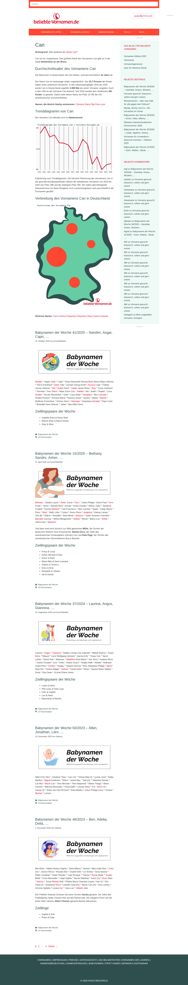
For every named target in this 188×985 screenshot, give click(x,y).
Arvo (111, 502)
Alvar (104, 878)
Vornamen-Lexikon (79, 32)
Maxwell (39, 519)
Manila (103, 398)
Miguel (47, 780)
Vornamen (44, 960)
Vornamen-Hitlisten (51, 32)
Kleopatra (87, 394)
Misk (44, 512)
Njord (109, 666)
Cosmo (96, 316)
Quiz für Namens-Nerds (135, 68)
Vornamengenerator (133, 64)
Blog (141, 32)
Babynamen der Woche (48, 434)
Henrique (75, 401)
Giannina (56, 653)
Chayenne (71, 316)
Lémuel (64, 669)
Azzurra (91, 385)
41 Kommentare (45, 930)
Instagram (141, 963)
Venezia (79, 515)
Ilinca (58, 885)
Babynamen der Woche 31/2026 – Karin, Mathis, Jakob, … (139, 234)
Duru (77, 502)
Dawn (56, 385)
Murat (47, 783)
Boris (37, 656)
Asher (63, 502)
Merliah (38, 793)
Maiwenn (52, 522)
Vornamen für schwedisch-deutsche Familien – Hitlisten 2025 (138, 139)
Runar (94, 875)
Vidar (53, 381)
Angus (47, 653)
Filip (93, 104)
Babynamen (96, 963)
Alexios (40, 881)
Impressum (60, 960)
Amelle (38, 394)
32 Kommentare (45, 587)
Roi (53, 388)
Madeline (70, 659)
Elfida (104, 519)
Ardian (60, 388)
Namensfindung (106, 32)
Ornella (51, 666)
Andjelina (87, 512)
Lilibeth (79, 888)
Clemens (80, 104)
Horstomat (129, 60)
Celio (111, 868)
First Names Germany (119, 963)
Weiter (53, 946)
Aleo (94, 388)
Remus (55, 881)
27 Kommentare (45, 712)
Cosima (62, 316)
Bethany (39, 502)
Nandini (38, 381)
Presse (73, 960)
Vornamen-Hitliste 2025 (135, 56)
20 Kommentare (45, 437)
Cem (55, 316)
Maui (87, 787)
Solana (76, 519)
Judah (74, 388)
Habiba (80, 391)
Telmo (54, 391)
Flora (97, 104)
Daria (87, 104)
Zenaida (96, 401)
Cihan (89, 316)
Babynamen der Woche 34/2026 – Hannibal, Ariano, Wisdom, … (138, 172)
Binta (90, 381)
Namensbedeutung (52, 963)
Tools (127, 32)
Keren (100, 787)
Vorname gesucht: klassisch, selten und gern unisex (138, 182)
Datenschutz (88, 960)
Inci (61, 888)
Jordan (109, 875)
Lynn (103, 104)
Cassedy (102, 394)
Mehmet (55, 509)
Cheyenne (81, 316)
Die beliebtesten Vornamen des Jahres (124, 960)
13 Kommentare (45, 803)
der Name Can (69, 52)
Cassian (104, 316)
